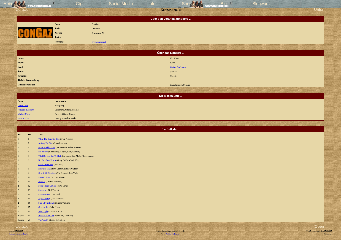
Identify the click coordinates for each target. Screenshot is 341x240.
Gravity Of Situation (47, 172)
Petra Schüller (24, 118)
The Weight (43, 219)
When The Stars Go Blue (48, 138)
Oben (319, 226)
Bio (224, 3)
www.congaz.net (99, 41)
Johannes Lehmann (26, 109)
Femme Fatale (44, 194)
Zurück (22, 9)
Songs (188, 3)
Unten (319, 9)
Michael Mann (24, 113)
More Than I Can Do (47, 185)
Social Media (116, 3)
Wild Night (43, 211)
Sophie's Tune (44, 177)
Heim (8, 3)
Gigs (80, 3)
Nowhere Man (44, 168)
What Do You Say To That (49, 155)
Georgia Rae (43, 207)
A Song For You (45, 143)
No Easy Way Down (47, 160)
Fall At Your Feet (45, 164)
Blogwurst (259, 3)
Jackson (41, 181)
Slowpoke (42, 189)
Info (151, 3)
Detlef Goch (23, 105)
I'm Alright (43, 151)
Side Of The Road (46, 202)
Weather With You (46, 215)
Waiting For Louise (178, 67)
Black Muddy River (46, 147)
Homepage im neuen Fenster (18, 234)
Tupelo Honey (44, 198)
